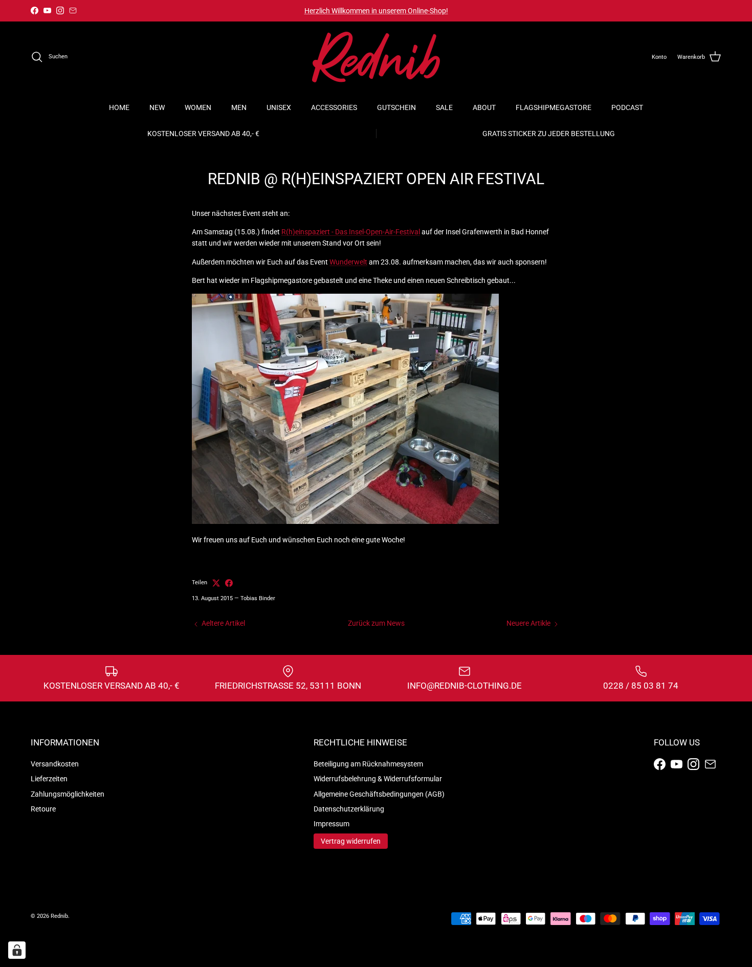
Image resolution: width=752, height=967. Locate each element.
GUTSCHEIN (396, 107)
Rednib (59, 916)
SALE (444, 107)
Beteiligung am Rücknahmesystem (368, 764)
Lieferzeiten (49, 779)
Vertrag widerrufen (351, 841)
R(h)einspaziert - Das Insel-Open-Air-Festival (350, 232)
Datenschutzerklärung (349, 809)
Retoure (43, 809)
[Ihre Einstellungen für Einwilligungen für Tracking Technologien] (17, 950)
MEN (239, 107)
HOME (119, 107)
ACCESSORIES (334, 107)
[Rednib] (376, 57)
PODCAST (627, 107)
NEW (157, 107)
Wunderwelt (348, 262)
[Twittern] (216, 583)
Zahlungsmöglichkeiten (67, 794)
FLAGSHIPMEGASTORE (553, 107)
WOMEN (198, 107)
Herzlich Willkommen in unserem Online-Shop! (376, 11)
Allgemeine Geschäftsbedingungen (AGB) (379, 794)
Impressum (331, 824)
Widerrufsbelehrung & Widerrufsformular (378, 779)
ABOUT (484, 107)
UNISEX (279, 107)
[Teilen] (229, 583)
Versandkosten (55, 764)
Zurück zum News (376, 623)
